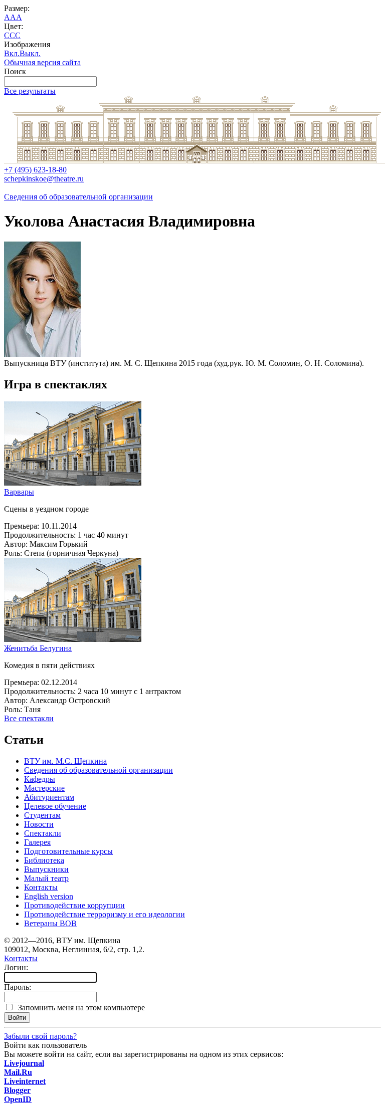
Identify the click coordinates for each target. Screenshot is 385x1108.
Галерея (37, 842)
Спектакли (42, 833)
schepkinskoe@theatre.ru (44, 178)
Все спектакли (29, 718)
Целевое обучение (55, 806)
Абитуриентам (49, 797)
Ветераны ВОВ (50, 923)
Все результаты (30, 91)
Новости (39, 824)
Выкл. (30, 53)
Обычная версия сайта (42, 62)
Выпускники (46, 869)
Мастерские (44, 788)
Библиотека (44, 860)
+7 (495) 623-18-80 (35, 169)
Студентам (42, 815)
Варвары (19, 492)
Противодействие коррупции (74, 905)
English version (48, 896)
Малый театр (46, 878)
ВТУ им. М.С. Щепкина (65, 761)
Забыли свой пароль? (40, 1036)
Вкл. (12, 53)
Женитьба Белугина (38, 648)
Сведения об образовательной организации (78, 196)
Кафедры (39, 779)
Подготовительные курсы (68, 851)
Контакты (41, 887)
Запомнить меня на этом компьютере (79, 1007)
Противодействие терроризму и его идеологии (104, 914)
